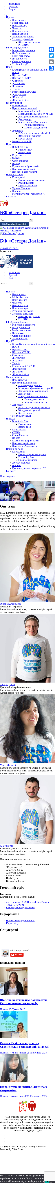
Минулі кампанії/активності (33, 122)
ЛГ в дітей (17, 97)
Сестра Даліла (7, 684)
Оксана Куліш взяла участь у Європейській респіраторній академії (24, 1045)
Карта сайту (12, 923)
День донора (24, 119)
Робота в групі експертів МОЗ (34, 133)
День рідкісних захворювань (33, 116)
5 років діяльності (27, 185)
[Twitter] (51, 56)
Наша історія (19, 20)
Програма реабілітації (23, 169)
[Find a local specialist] (14, 225)
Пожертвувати (7, 476)
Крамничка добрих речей (25, 166)
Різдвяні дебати (26, 182)
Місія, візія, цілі (20, 22)
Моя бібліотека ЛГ (21, 141)
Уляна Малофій (8, 765)
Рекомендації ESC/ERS (24, 91)
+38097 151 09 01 (15, 904)
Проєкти (10, 144)
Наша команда (19, 25)
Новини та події (14, 174)
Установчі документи (23, 36)
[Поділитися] (51, 68)
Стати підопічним (21, 61)
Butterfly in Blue (20, 147)
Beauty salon (24, 152)
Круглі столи (25, 138)
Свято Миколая (20, 160)
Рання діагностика (34, 125)
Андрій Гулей (7, 845)
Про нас (10, 17)
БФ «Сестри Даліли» (29, 42)
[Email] (51, 62)
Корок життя (19, 155)
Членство (17, 28)
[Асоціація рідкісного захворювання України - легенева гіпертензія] (27, 230)
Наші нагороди (20, 31)
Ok (47, 1181)
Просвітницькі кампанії (24, 108)
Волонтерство (19, 105)
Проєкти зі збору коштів (24, 171)
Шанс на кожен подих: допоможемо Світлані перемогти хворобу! (24, 1001)
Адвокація (17, 130)
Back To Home (7, 500)
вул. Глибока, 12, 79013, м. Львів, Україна (27, 902)
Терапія (16, 89)
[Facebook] (51, 50)
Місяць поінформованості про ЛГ (35, 114)
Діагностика (18, 83)
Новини (16, 191)
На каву (16, 163)
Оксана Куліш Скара (10, 604)
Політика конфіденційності (20, 920)
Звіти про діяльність (22, 39)
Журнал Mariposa (21, 188)
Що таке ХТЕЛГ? (21, 78)
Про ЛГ (10, 67)
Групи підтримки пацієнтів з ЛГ (29, 194)
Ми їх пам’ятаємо (21, 56)
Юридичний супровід (29, 136)
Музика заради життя (35, 127)
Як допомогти (19, 58)
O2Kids (16, 158)
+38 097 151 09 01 (9, 248)
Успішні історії (20, 64)
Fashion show (25, 149)
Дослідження (19, 94)
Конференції (18, 177)
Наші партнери (20, 33)
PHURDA (23, 45)
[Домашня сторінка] (6, 14)
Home (9, 489)
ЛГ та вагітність (20, 100)
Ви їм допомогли (21, 53)
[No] (51, 1182)
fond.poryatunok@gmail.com (20, 907)
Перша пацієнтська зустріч (32, 180)
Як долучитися (14, 102)
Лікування (17, 86)
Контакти (11, 196)
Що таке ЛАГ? (20, 75)
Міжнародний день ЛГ (30, 111)
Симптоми (17, 80)
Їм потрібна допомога (23, 50)
